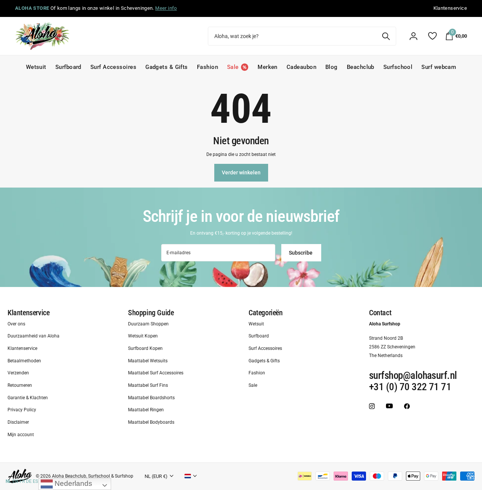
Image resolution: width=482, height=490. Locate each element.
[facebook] (407, 406)
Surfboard (68, 67)
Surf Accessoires (113, 67)
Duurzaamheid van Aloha (33, 336)
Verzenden (18, 373)
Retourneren (20, 385)
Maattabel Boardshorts (151, 397)
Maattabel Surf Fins (148, 385)
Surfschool (398, 67)
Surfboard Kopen (145, 348)
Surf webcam (438, 67)
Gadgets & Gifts (166, 67)
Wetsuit (36, 67)
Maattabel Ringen (146, 410)
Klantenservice (28, 312)
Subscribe (301, 253)
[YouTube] (389, 406)
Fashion (207, 67)
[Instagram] (372, 406)
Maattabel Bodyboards (151, 422)
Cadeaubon (301, 67)
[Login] (413, 36)
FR (22, 481)
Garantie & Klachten (28, 397)
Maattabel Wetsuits (148, 360)
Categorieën (266, 312)
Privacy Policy (22, 410)
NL (8, 481)
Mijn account (21, 434)
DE (29, 481)
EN (15, 481)
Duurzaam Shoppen (148, 324)
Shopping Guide (151, 312)
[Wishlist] (432, 35)
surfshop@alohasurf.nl (413, 376)
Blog (331, 67)
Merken (268, 67)
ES (35, 481)
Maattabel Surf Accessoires (155, 373)
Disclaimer (18, 422)
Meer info (166, 8)
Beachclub (360, 67)
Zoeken (385, 36)
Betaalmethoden (24, 360)
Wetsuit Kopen (143, 336)
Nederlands (72, 483)
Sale (253, 385)
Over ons (16, 324)
